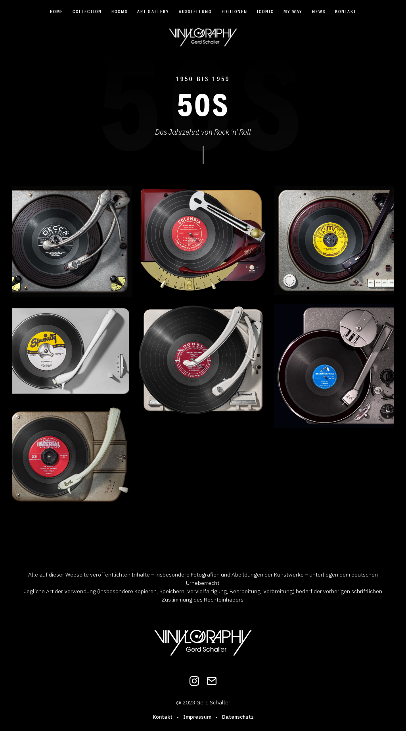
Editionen (234, 12)
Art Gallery (153, 12)
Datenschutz (238, 717)
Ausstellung (195, 12)
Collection (87, 12)
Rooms (119, 12)
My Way (293, 12)
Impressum (197, 717)
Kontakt (345, 12)
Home (56, 12)
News (319, 12)
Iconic (265, 12)
